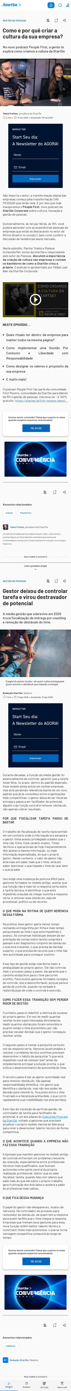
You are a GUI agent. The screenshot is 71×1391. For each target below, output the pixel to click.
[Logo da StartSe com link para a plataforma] (11, 5)
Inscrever (35, 178)
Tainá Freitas (10, 113)
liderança (10, 1346)
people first (25, 513)
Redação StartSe (12, 693)
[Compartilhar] (64, 20)
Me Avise (36, 428)
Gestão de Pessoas (14, 20)
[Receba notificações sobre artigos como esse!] (48, 20)
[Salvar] (56, 20)
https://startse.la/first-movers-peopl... (41, 400)
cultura (9, 513)
